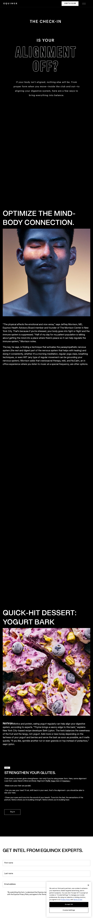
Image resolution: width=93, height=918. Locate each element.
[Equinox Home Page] (10, 4)
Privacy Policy (65, 899)
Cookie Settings (69, 910)
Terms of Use (77, 899)
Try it (12, 812)
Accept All (69, 904)
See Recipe (8, 723)
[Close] (88, 885)
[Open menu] (83, 3)
